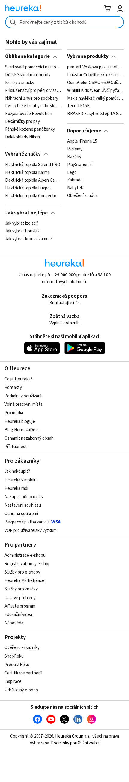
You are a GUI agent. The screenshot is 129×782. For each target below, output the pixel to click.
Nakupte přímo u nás (23, 497)
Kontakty (13, 387)
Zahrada (74, 180)
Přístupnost (15, 447)
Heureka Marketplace (24, 580)
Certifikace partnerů (23, 673)
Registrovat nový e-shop (27, 564)
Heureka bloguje (19, 421)
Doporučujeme (84, 131)
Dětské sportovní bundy (27, 75)
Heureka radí (16, 488)
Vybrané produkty (88, 56)
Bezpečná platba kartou (26, 522)
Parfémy (74, 149)
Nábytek (75, 188)
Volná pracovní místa (23, 404)
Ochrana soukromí (21, 514)
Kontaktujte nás (65, 303)
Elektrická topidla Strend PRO (32, 165)
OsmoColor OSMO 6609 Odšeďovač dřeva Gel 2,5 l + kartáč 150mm (95, 83)
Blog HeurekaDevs (22, 430)
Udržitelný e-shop (21, 690)
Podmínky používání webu (75, 743)
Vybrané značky (23, 154)
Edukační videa (18, 614)
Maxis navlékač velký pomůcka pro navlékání (95, 98)
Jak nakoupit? (17, 471)
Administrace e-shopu (25, 555)
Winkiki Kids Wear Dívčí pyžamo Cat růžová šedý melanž (95, 90)
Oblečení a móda (82, 196)
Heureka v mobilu (20, 480)
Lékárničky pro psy (22, 122)
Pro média (13, 413)
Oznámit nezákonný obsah (29, 438)
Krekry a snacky (19, 83)
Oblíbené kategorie (27, 56)
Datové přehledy (20, 598)
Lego (72, 172)
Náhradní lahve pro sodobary (31, 98)
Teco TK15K (78, 106)
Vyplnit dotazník (65, 323)
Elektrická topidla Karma (27, 172)
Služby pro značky (21, 589)
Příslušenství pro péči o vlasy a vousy (33, 90)
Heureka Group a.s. (72, 736)
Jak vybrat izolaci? (21, 223)
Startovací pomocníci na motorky (33, 67)
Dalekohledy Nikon (22, 137)
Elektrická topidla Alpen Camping (33, 180)
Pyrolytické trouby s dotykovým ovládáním (33, 106)
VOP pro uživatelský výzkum (30, 530)
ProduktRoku (16, 665)
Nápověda (13, 623)
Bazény (74, 157)
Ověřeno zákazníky (22, 647)
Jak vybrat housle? (22, 231)
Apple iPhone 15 (82, 141)
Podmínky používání (22, 396)
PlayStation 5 (79, 165)
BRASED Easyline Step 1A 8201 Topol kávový (95, 114)
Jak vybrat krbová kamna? (28, 239)
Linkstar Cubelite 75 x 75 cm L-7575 (95, 75)
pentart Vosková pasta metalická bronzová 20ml (95, 67)
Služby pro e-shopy (22, 572)
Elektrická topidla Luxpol (28, 188)
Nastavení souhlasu (22, 505)
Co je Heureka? (18, 379)
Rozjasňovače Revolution (28, 114)
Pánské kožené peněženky (30, 129)
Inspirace (13, 681)
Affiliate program (19, 606)
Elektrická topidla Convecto (30, 196)
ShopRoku (14, 656)
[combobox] (64, 22)
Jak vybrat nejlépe (26, 213)
